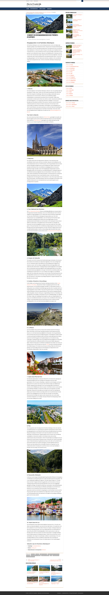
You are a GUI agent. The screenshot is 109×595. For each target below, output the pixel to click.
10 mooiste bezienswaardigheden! (54, 230)
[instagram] (75, 1)
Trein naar (69, 64)
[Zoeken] (82, 1)
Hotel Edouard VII (37, 120)
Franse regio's (32, 12)
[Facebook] (72, 1)
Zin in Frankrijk (34, 3)
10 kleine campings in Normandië (77, 20)
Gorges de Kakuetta (43, 554)
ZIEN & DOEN (42, 8)
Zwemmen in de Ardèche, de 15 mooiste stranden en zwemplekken (77, 31)
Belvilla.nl (44, 549)
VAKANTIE (49, 8)
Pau (51, 555)
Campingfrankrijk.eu (37, 545)
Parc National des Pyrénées (34, 211)
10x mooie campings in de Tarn (77, 15)
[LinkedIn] (74, 1)
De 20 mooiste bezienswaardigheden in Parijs (77, 25)
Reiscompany (46, 593)
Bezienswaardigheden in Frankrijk (43, 39)
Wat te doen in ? (70, 102)
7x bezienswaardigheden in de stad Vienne (32, 583)
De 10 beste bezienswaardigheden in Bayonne (44, 583)
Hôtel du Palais (47, 117)
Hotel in (69, 88)
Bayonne (33, 554)
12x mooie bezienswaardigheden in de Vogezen (56, 573)
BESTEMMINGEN (34, 8)
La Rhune (28, 555)
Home (27, 12)
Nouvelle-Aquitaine (38, 12)
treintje (47, 344)
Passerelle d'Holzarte (45, 555)
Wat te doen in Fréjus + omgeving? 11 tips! (55, 583)
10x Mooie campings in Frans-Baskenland (31, 573)
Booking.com (33, 547)
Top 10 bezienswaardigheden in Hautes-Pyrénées (33, 560)
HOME (27, 8)
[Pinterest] (73, 1)
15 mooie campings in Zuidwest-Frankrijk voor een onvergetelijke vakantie (77, 51)
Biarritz (37, 554)
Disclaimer (59, 593)
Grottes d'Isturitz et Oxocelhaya (53, 554)
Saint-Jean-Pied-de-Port (30, 556)
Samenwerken (80, 593)
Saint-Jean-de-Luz (56, 555)
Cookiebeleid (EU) (65, 593)
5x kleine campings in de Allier (77, 55)
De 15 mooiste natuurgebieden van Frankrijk (77, 35)
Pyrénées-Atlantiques (47, 12)
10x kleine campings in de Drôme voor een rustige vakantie (77, 46)
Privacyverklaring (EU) (73, 593)
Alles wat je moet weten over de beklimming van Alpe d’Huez (55, 560)
